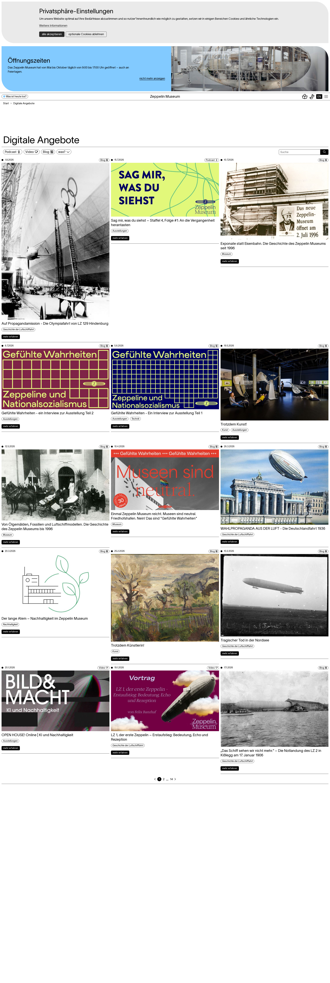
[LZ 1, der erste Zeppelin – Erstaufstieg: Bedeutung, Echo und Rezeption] (165, 701)
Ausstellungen (119, 231)
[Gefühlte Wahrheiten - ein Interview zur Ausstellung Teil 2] (55, 379)
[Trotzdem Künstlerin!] (165, 598)
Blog (46, 152)
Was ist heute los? (16, 96)
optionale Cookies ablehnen (86, 34)
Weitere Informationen (53, 25)
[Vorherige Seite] (155, 779)
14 (171, 779)
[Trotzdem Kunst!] (274, 384)
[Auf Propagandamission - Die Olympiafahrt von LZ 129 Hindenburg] (55, 241)
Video (29, 152)
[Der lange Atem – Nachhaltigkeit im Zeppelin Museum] (55, 584)
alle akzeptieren (52, 34)
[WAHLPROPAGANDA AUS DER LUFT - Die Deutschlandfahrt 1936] (274, 487)
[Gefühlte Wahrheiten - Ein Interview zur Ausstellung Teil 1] (165, 379)
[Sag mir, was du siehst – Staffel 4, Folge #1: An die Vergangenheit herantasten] (165, 190)
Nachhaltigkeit (10, 624)
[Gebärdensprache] (312, 96)
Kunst (225, 430)
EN (319, 96)
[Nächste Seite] (175, 779)
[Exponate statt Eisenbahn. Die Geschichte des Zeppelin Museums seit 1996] (274, 201)
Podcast (10, 152)
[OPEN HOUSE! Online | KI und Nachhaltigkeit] (55, 701)
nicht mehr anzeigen (152, 78)
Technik (135, 418)
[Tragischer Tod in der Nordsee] (274, 595)
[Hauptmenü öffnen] (326, 96)
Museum (226, 254)
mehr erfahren (10, 336)
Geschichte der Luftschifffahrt (18, 329)
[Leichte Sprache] (304, 96)
